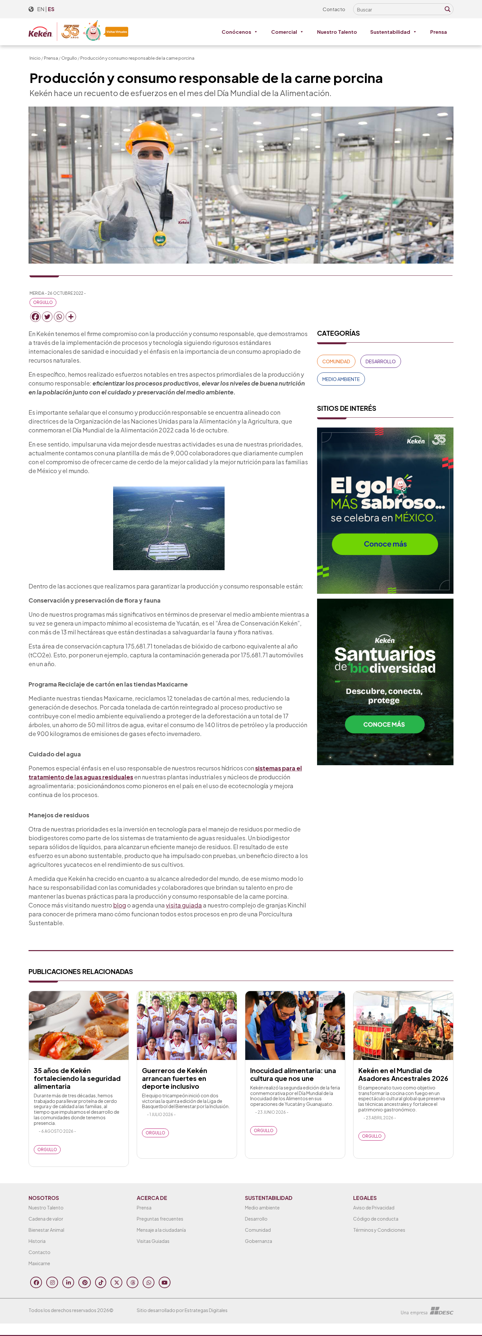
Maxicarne (39, 1263)
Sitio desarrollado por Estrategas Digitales (182, 1310)
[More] (71, 316)
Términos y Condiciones (379, 1230)
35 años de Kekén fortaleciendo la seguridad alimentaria (77, 1078)
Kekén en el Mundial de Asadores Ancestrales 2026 (403, 1074)
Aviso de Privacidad (373, 1207)
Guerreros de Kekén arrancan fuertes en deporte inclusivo (174, 1078)
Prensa (438, 32)
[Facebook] (35, 316)
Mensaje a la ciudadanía (161, 1230)
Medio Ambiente (341, 379)
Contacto (334, 9)
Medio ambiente (262, 1207)
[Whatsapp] (59, 316)
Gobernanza (258, 1241)
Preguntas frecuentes (160, 1219)
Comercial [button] (284, 32)
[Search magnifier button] (447, 9)
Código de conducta (375, 1219)
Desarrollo (381, 361)
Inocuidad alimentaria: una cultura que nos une (293, 1074)
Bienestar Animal (46, 1230)
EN (40, 9)
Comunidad (336, 361)
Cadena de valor (46, 1219)
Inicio (35, 58)
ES (51, 9)
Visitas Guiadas (153, 1241)
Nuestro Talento (337, 32)
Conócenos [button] (236, 32)
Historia (37, 1241)
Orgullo (69, 58)
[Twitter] (47, 316)
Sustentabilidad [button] (390, 32)
